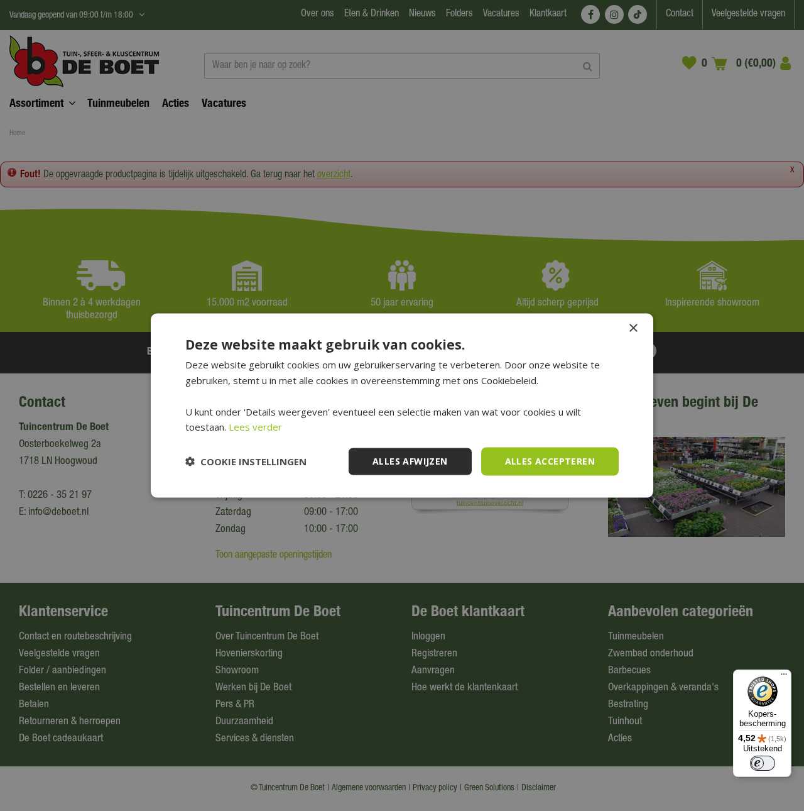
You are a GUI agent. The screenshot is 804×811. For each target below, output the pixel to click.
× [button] (633, 328)
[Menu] (783, 677)
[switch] (762, 763)
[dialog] (402, 406)
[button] (246, 461)
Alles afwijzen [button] (410, 461)
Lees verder (255, 427)
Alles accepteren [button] (550, 461)
